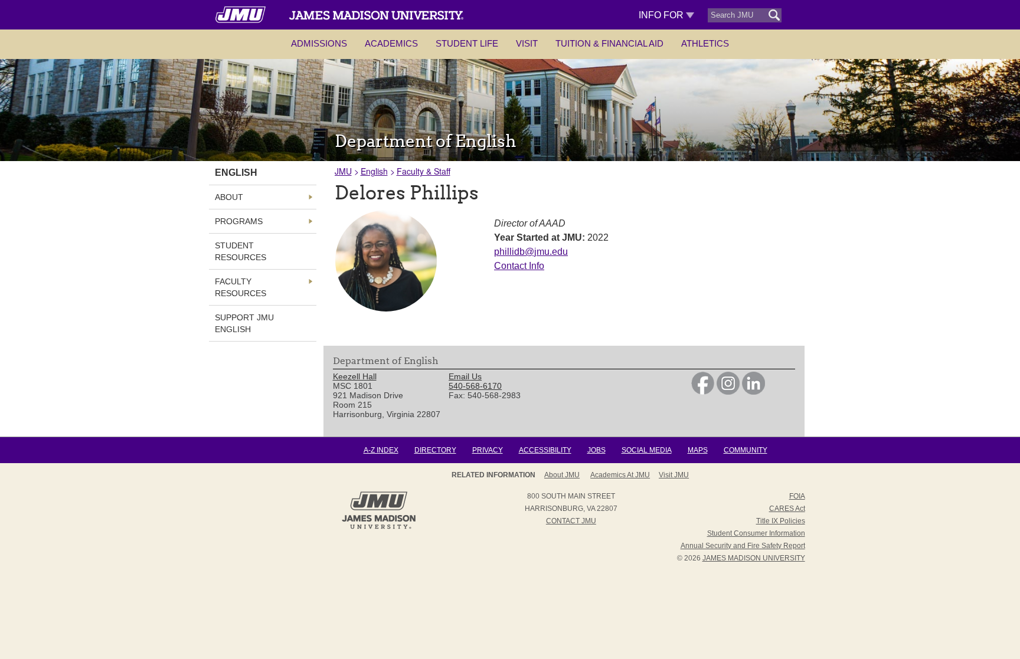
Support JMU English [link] (244, 323)
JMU (343, 171)
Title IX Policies (780, 521)
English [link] (236, 173)
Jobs (596, 450)
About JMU (562, 475)
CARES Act (787, 508)
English (374, 171)
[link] (702, 391)
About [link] (229, 197)
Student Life (467, 43)
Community (745, 450)
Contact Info (519, 266)
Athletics (705, 43)
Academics (391, 43)
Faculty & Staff (423, 171)
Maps (698, 450)
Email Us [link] (465, 376)
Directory (435, 450)
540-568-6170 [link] (475, 386)
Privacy (487, 450)
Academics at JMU (620, 475)
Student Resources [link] (240, 251)
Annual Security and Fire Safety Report (743, 546)
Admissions (319, 43)
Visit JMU (674, 475)
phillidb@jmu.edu (531, 252)
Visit (527, 43)
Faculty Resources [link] (240, 287)
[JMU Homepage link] (378, 527)
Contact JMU (571, 521)
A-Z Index (381, 450)
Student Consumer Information (756, 533)
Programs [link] (239, 221)
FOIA (797, 496)
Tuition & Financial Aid (609, 43)
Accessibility (545, 450)
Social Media (647, 450)
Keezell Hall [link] (355, 376)
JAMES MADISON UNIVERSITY (753, 558)
